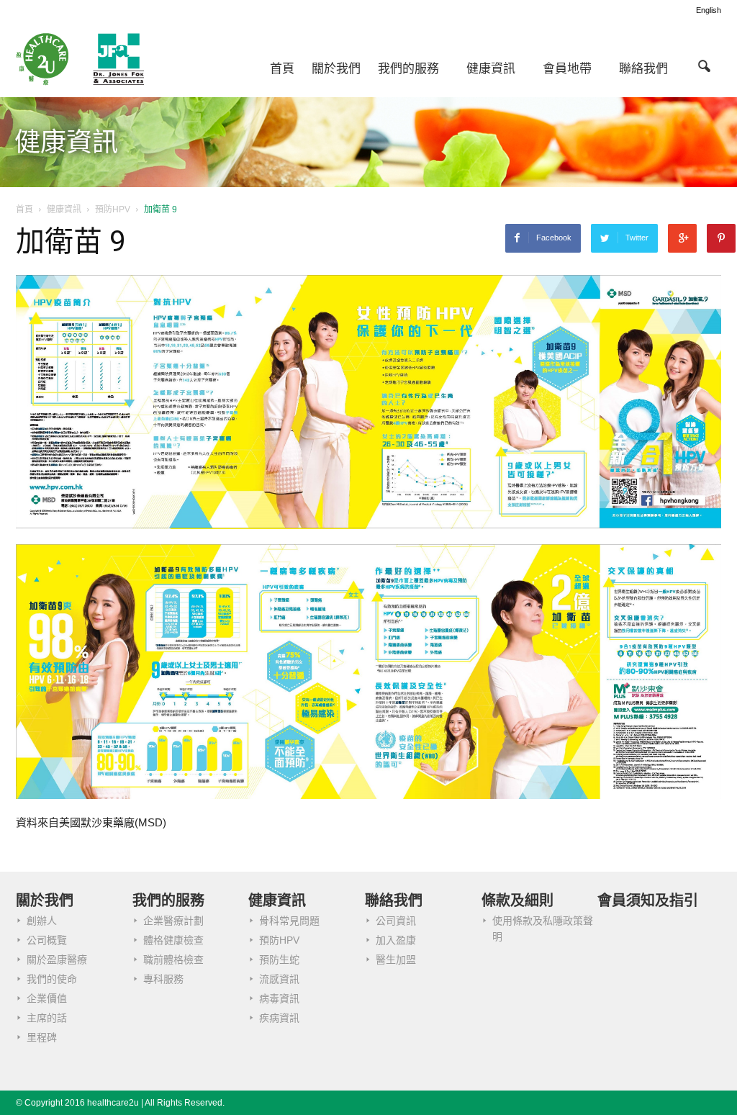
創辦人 (42, 920)
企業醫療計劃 (173, 920)
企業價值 (47, 998)
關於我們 (336, 69)
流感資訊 (279, 979)
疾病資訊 (279, 1018)
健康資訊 (490, 69)
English (708, 10)
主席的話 (47, 1018)
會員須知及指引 (647, 900)
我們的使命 (52, 979)
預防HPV (279, 940)
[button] (704, 65)
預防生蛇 (279, 959)
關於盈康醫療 (57, 959)
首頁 (282, 69)
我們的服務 (408, 69)
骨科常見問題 (289, 920)
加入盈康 (396, 940)
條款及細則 (517, 900)
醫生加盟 (396, 959)
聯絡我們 (643, 69)
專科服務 (163, 979)
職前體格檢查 (173, 959)
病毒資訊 (279, 998)
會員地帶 (567, 69)
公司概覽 (47, 940)
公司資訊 (396, 920)
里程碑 (42, 1037)
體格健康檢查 (173, 940)
